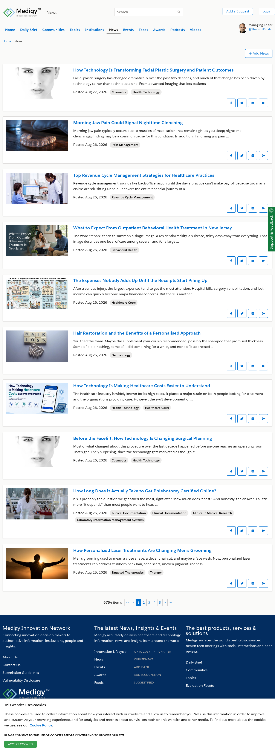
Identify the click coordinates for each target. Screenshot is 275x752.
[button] (165, 602)
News (98, 659)
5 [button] (160, 602)
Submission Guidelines (21, 672)
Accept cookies (20, 744)
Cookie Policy (41, 725)
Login (267, 11)
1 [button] (138, 602)
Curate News (143, 659)
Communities (197, 670)
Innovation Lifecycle (110, 651)
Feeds (99, 682)
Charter (165, 651)
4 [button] (155, 602)
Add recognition (147, 675)
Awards (100, 675)
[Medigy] (22, 12)
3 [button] (149, 602)
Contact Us (11, 665)
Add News (261, 53)
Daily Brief (194, 662)
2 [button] (144, 602)
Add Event (141, 667)
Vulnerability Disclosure (21, 680)
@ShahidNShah (260, 29)
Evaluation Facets (200, 685)
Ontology (142, 651)
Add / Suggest (237, 11)
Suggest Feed (144, 682)
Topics (191, 678)
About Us (10, 657)
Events (99, 667)
